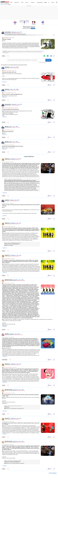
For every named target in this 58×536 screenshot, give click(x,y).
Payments (16, 2)
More (53, 2)
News (26, 2)
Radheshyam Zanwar (8, 279)
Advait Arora (7, 89)
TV (48, 2)
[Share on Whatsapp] (44, 55)
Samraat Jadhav (8, 104)
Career (43, 24)
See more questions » (53, 473)
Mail (22, 2)
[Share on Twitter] (51, 55)
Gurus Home (2, 4)
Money (32, 2)
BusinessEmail (40, 2)
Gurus (45, 2)
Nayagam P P (7, 158)
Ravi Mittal (7, 333)
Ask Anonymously (42, 62)
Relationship (33, 24)
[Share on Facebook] (47, 55)
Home (11, 2)
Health (15, 24)
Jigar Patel (7, 126)
